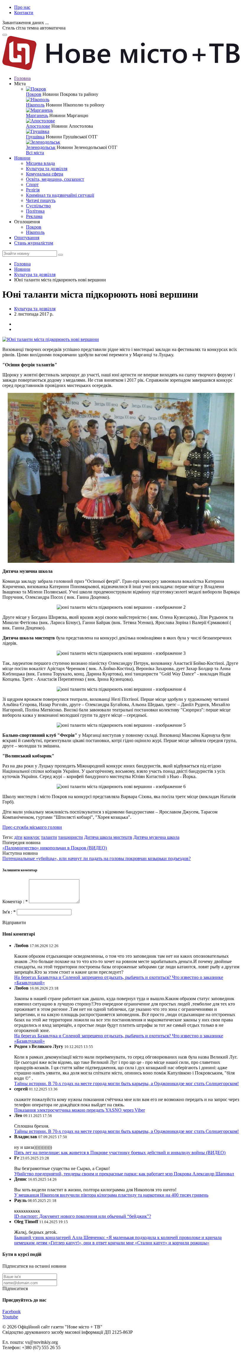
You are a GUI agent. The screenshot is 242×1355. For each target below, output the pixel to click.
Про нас (22, 7)
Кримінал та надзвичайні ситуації (60, 195)
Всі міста (35, 152)
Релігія (33, 189)
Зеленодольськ (40, 147)
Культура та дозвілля (46, 168)
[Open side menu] (4, 35)
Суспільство (38, 205)
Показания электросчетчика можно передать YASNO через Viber (79, 1110)
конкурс (32, 837)
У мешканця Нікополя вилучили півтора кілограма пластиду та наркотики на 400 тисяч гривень (111, 1194)
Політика (35, 211)
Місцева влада (40, 163)
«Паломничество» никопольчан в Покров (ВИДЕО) (54, 847)
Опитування (26, 237)
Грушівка (35, 136)
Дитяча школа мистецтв (108, 837)
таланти (49, 837)
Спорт (32, 184)
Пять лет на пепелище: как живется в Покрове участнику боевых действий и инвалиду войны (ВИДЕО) (119, 1152)
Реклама (34, 216)
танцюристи (70, 837)
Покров (33, 94)
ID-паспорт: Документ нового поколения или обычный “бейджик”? (82, 1216)
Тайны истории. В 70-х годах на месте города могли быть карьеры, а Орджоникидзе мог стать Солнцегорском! (126, 1083)
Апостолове (38, 126)
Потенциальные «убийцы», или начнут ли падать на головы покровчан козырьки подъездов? (96, 858)
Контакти (23, 12)
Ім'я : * (9, 911)
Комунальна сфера (44, 173)
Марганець (37, 115)
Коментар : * (15, 901)
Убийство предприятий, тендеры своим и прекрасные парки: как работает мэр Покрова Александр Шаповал (124, 1173)
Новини (22, 157)
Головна (22, 78)
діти (18, 837)
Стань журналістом (33, 242)
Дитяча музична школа (156, 837)
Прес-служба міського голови (32, 827)
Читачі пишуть (40, 200)
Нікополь (35, 104)
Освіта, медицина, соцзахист (55, 179)
